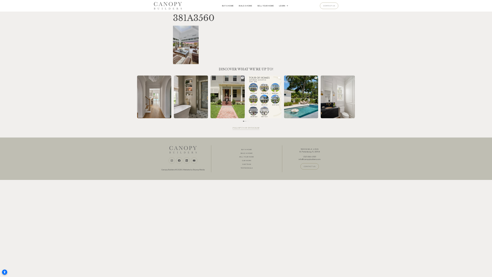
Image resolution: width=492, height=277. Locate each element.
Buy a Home (228, 6)
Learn (282, 6)
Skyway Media (199, 170)
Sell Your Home (265, 6)
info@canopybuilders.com (310, 159)
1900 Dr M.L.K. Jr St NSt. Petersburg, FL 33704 (309, 150)
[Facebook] (179, 160)
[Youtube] (194, 160)
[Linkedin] (186, 160)
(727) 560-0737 (309, 157)
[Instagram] (172, 160)
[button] (137, 97)
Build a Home (245, 6)
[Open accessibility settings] (4, 272)
